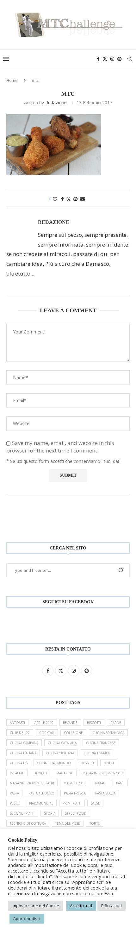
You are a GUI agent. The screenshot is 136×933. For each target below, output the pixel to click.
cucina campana (24, 743)
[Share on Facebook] (62, 199)
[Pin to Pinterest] (75, 199)
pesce (15, 803)
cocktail (46, 733)
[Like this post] (55, 199)
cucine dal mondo (54, 763)
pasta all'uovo (41, 793)
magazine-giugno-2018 (103, 773)
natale (101, 783)
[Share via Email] (82, 199)
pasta (14, 793)
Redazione (56, 102)
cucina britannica (108, 733)
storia (49, 813)
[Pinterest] (119, 59)
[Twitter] (105, 59)
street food (76, 813)
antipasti (17, 722)
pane (120, 783)
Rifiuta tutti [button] (111, 905)
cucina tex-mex (96, 753)
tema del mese (67, 823)
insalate (17, 773)
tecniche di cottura (28, 823)
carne (115, 722)
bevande (70, 722)
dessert (87, 763)
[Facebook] (98, 59)
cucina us (19, 763)
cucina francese (100, 743)
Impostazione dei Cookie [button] (35, 905)
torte (95, 823)
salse (95, 803)
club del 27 (20, 733)
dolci (109, 763)
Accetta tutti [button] (81, 905)
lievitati (40, 773)
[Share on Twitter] (68, 199)
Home (12, 80)
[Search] (130, 59)
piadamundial (41, 803)
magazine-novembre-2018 (32, 783)
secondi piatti (22, 813)
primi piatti (72, 803)
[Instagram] (112, 59)
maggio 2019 (75, 783)
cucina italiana (23, 753)
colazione (73, 733)
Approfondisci (26, 918)
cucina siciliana (60, 753)
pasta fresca (75, 793)
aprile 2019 (43, 722)
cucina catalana (62, 743)
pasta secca (105, 793)
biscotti (94, 722)
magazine (64, 773)
